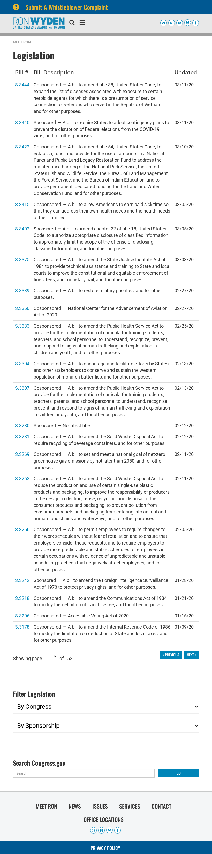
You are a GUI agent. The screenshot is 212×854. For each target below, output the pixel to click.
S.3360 (22, 308)
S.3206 (22, 615)
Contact (161, 806)
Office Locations (104, 819)
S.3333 (22, 326)
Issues (100, 806)
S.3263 (22, 478)
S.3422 (22, 146)
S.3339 (22, 290)
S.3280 (22, 425)
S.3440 (22, 122)
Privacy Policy (105, 847)
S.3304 (22, 363)
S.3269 (22, 454)
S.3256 (22, 529)
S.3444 (22, 84)
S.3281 (22, 436)
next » (191, 654)
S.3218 (22, 598)
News (75, 806)
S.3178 (22, 627)
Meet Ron (22, 42)
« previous (170, 654)
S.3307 (22, 388)
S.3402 (22, 228)
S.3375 (22, 259)
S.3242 (22, 580)
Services (129, 806)
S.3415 (22, 204)
